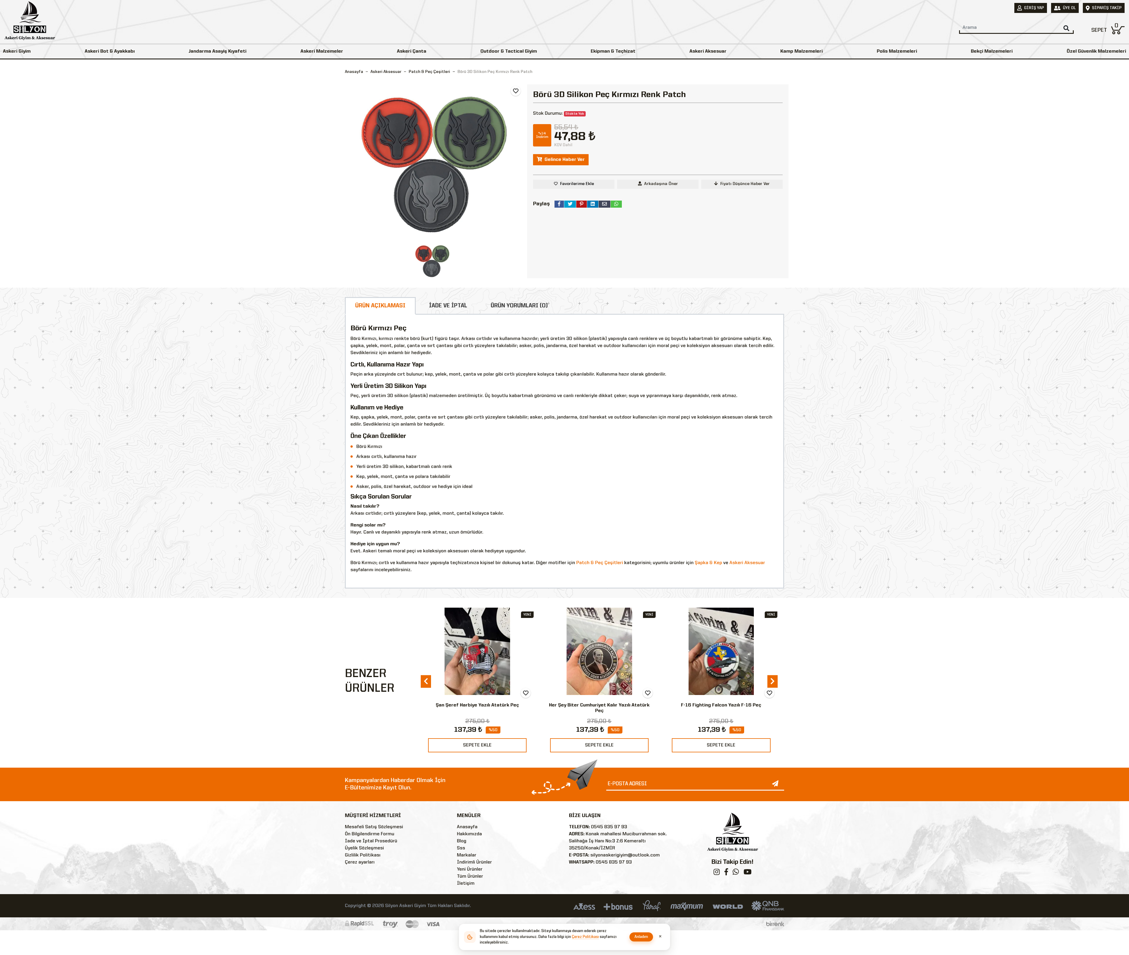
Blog (461, 841)
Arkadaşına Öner (661, 184)
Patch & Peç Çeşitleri (599, 563)
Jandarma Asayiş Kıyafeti (217, 51)
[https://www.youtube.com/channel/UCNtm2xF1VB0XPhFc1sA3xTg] (747, 873)
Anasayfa (354, 72)
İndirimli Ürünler (474, 862)
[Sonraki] (772, 681)
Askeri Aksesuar (707, 51)
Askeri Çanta (411, 51)
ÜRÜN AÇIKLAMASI (380, 306)
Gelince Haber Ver (565, 159)
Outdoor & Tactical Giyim (508, 51)
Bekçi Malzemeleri (992, 51)
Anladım (641, 937)
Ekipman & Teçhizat (613, 51)
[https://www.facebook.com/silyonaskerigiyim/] (726, 873)
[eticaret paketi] (775, 923)
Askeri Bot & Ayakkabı (110, 51)
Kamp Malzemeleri (801, 51)
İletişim (466, 883)
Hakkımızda (469, 834)
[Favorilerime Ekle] (516, 91)
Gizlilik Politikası (362, 855)
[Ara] (1066, 28)
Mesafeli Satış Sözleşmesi (374, 827)
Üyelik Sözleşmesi (364, 848)
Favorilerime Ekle (577, 184)
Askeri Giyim (17, 51)
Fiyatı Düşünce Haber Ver (745, 184)
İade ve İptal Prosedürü (371, 841)
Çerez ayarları (360, 862)
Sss (461, 848)
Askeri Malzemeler (321, 51)
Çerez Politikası (585, 937)
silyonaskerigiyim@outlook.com (625, 855)
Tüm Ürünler (470, 876)
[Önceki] (426, 681)
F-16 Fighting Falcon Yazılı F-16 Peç (599, 705)
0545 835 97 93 (609, 827)
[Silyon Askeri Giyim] (29, 22)
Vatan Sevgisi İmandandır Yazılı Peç (721, 705)
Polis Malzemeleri (897, 51)
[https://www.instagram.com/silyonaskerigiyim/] (717, 873)
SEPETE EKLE (477, 745)
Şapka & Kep (708, 563)
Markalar (466, 855)
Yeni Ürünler (469, 869)
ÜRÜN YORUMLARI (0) (519, 306)
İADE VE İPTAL (448, 306)
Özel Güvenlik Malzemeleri (1096, 51)
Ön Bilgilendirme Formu (369, 834)
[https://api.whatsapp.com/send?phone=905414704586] (736, 873)
